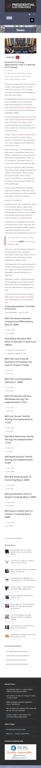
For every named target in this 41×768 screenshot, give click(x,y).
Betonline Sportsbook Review (17, 651)
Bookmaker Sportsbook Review (17, 656)
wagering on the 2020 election (20, 107)
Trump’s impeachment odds (19, 120)
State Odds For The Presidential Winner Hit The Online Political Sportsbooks (22, 606)
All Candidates (21, 73)
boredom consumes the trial (21, 218)
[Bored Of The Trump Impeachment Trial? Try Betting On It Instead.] (20, 46)
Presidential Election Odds (15, 729)
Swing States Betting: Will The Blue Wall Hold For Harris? (23, 635)
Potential (11, 79)
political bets (21, 99)
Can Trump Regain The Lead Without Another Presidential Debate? (21, 617)
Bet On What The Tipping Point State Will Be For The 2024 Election (23, 579)
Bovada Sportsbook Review (16, 660)
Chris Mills (10, 70)
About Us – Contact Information (17, 734)
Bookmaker (13, 312)
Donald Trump (9, 76)
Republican (18, 79)
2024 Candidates (12, 73)
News (9, 18)
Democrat (29, 73)
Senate (24, 79)
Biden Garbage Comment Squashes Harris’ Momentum (23, 570)
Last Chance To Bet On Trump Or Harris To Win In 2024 (23, 562)
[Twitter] (29, 14)
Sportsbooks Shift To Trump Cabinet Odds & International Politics (21, 552)
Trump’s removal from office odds (22, 135)
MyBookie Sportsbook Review (17, 664)
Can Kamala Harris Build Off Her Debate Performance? (22, 627)
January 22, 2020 (13, 244)
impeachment (18, 76)
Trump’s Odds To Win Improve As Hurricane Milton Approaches (23, 588)
